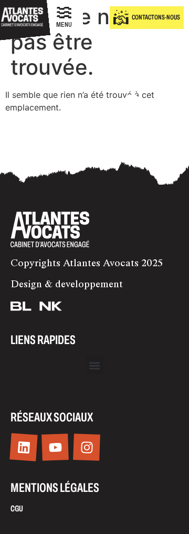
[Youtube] (55, 447)
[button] (94, 365)
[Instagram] (86, 447)
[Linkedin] (23, 447)
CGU (16, 508)
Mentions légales (54, 488)
